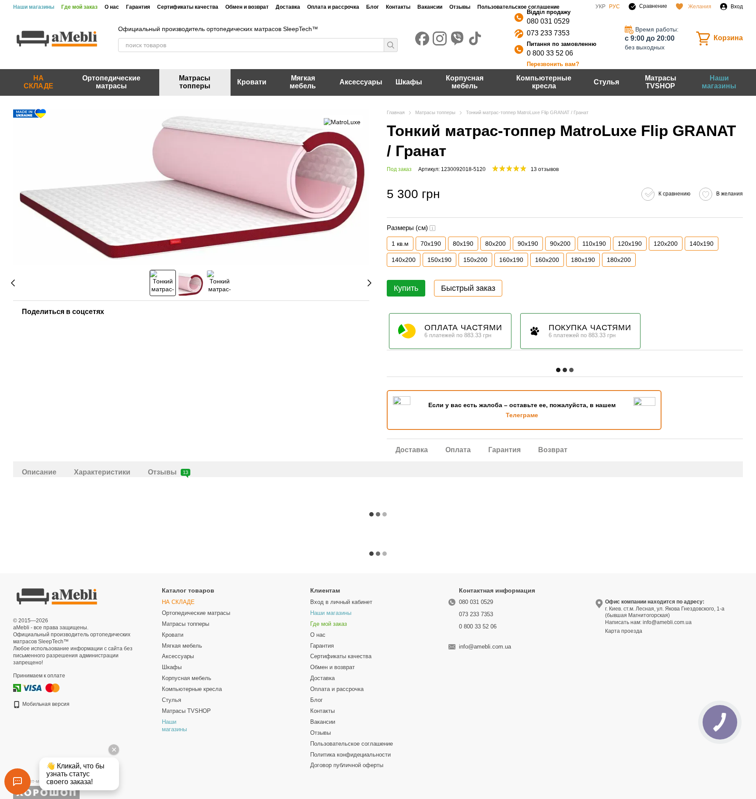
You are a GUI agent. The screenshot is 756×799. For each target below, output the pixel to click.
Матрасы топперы (194, 82)
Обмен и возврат (247, 7)
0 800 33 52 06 (550, 53)
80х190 (463, 243)
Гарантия (138, 7)
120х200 (666, 243)
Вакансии (429, 7)
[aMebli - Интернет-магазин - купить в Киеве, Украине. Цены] (57, 596)
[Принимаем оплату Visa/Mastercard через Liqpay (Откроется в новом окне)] (41, 688)
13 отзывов (545, 169)
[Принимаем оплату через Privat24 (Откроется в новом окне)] (17, 688)
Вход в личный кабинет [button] (341, 602)
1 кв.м (400, 243)
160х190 (511, 259)
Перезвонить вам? (553, 64)
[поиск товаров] (391, 45)
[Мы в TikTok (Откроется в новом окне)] (475, 38)
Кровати (251, 82)
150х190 (439, 259)
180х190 (583, 259)
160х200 (547, 259)
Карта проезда (623, 631)
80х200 (495, 243)
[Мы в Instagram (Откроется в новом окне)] (440, 38)
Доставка (288, 7)
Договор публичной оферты (346, 765)
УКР (600, 6)
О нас (112, 7)
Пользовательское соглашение (518, 7)
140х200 (404, 259)
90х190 (528, 243)
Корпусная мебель (464, 82)
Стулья (606, 82)
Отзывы (459, 7)
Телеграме (522, 415)
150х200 (475, 259)
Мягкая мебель (303, 82)
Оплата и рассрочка (333, 7)
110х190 (594, 243)
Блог (372, 7)
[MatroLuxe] (342, 121)
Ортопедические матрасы (111, 82)
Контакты (398, 7)
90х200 (560, 243)
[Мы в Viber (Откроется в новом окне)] (457, 38)
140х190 (702, 243)
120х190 (630, 243)
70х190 (430, 243)
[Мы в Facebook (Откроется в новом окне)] (422, 38)
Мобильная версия (45, 704)
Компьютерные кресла (543, 82)
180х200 (619, 259)
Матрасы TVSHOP (660, 82)
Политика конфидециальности (350, 754)
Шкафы (409, 82)
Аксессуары (361, 82)
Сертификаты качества (187, 7)
